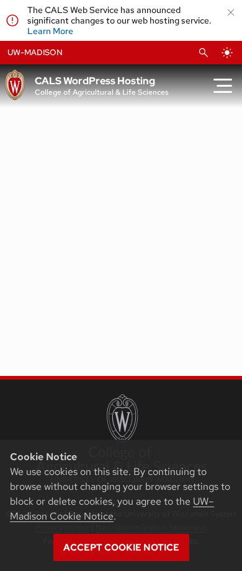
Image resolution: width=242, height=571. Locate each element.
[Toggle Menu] (222, 86)
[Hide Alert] (231, 12)
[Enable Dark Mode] (227, 52)
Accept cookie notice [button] (121, 547)
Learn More (50, 31)
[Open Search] (203, 52)
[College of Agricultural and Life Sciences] (121, 438)
